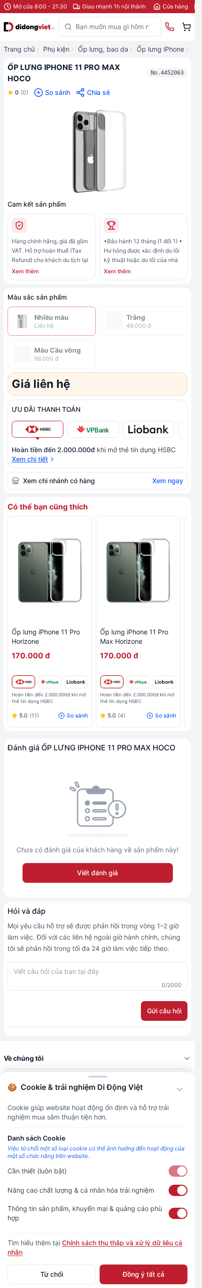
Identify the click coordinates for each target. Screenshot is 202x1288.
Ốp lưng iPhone (160, 49)
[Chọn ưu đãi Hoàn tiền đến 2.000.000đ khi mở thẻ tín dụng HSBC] (37, 429)
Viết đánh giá (97, 873)
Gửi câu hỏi (164, 1011)
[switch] (178, 1171)
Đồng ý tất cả (143, 1274)
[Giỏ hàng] (186, 26)
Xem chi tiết (30, 459)
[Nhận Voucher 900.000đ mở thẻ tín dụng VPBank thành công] (50, 681)
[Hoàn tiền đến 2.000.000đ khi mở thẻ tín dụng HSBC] (23, 681)
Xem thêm (25, 271)
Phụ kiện (56, 49)
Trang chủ (19, 49)
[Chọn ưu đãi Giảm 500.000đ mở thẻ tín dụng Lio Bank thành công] (148, 429)
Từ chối (51, 1274)
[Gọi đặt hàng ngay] (169, 26)
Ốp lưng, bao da (103, 49)
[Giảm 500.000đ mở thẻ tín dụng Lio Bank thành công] (76, 681)
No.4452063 (167, 72)
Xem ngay (167, 481)
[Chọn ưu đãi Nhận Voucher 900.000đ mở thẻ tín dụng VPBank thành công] (93, 429)
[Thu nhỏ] (179, 1089)
